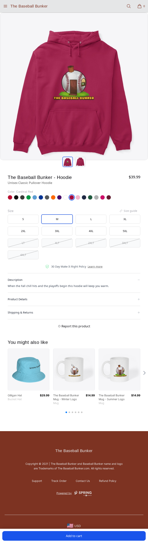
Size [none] (10, 211)
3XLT (125, 243)
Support (37, 480)
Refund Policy (107, 480)
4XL (91, 231)
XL (125, 219)
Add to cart (74, 536)
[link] (28, 369)
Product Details (17, 299)
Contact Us (83, 480)
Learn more (95, 266)
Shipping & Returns (20, 312)
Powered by (64, 493)
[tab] (67, 162)
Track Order (58, 480)
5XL (125, 231)
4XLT (23, 255)
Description (15, 280)
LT (23, 243)
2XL (23, 231)
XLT (57, 243)
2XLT (91, 243)
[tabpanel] (74, 86)
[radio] (23, 219)
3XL (57, 231)
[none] (128, 211)
